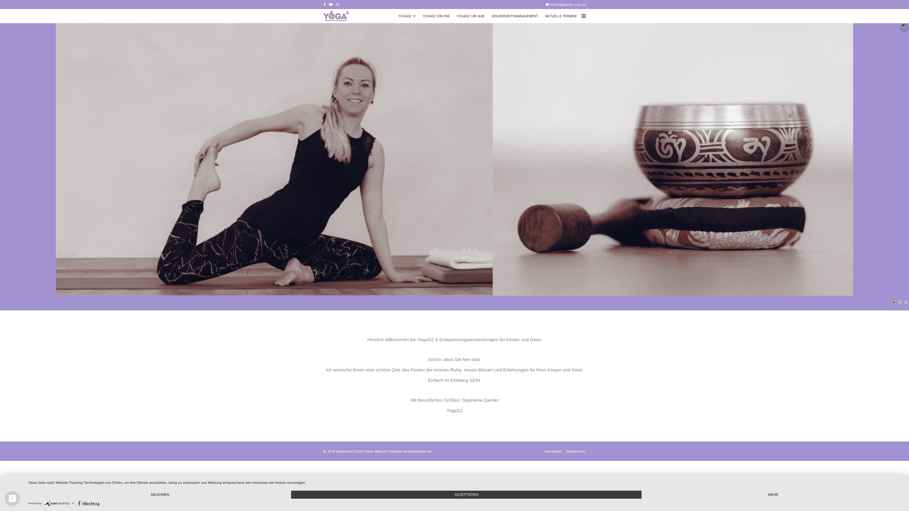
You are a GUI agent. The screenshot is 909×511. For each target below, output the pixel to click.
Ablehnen (160, 494)
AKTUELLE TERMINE (561, 16)
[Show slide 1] (894, 302)
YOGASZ (405, 16)
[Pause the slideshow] (894, 159)
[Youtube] (331, 4)
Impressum (552, 451)
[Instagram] (337, 4)
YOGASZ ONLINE (436, 16)
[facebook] (325, 4)
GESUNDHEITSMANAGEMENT (514, 16)
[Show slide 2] (900, 302)
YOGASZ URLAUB (470, 16)
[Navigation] (584, 16)
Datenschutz (576, 451)
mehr (773, 494)
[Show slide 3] (906, 302)
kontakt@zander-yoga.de (568, 4)
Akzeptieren (466, 494)
